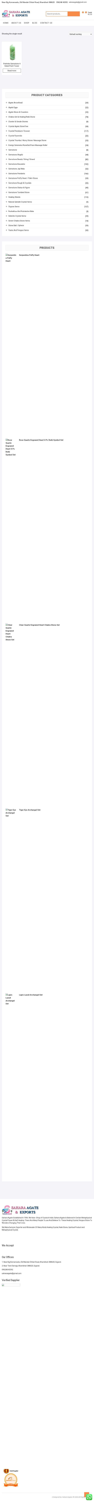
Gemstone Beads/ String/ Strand (21, 159)
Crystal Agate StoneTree (18, 126)
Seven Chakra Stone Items (19, 221)
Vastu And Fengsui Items (18, 230)
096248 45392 (7, 1270)
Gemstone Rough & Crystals (19, 183)
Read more (12, 71)
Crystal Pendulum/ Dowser (19, 131)
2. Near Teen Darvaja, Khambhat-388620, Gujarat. (21, 1266)
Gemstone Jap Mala (16, 169)
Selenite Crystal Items (17, 216)
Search (74, 13)
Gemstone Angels (15, 155)
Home (6, 23)
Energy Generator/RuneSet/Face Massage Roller (27, 145)
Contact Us (46, 23)
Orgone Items (13, 206)
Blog (34, 23)
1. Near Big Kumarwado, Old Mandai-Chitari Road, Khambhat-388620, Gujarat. (31, 1262)
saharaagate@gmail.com (78, 2)
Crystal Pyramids (15, 136)
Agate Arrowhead (15, 103)
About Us (16, 23)
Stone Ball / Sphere (16, 225)
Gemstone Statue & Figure (19, 188)
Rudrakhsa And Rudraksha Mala (21, 211)
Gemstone (12, 150)
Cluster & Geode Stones (18, 121)
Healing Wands (14, 197)
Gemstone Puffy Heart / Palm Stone (23, 178)
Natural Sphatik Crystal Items (20, 202)
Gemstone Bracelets (16, 164)
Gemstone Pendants (16, 173)
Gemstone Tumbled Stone (18, 192)
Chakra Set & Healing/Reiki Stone (21, 117)
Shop (26, 23)
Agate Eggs (13, 107)
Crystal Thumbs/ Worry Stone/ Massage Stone (27, 140)
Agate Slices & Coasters (18, 112)
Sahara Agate (67, 1497)
